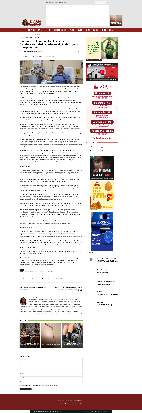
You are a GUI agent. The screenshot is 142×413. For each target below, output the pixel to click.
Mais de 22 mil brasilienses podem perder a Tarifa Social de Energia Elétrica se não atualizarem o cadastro (69, 289)
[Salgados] (102, 210)
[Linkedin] (69, 403)
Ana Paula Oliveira (28, 51)
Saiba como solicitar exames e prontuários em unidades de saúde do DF (107, 306)
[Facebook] (61, 403)
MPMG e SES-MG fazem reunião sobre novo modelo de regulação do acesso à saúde (107, 294)
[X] (80, 403)
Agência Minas (28, 269)
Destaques (114, 20)
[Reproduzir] (88, 79)
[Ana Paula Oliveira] (21, 51)
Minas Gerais (37, 34)
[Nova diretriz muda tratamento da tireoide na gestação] (51, 335)
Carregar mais (102, 312)
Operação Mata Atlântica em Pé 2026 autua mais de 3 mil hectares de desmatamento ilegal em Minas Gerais (29, 344)
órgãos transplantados (41, 271)
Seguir (102, 146)
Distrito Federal (100, 302)
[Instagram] (65, 403)
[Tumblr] (76, 403)
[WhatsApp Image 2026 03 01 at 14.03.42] (102, 112)
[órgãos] (102, 48)
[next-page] (23, 350)
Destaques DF (72, 341)
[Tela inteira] (116, 79)
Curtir (91, 146)
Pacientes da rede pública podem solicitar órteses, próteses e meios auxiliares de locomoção (72, 345)
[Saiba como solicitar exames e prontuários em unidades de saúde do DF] (91, 305)
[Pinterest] (73, 403)
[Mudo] (113, 79)
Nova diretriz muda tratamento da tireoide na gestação (116, 24)
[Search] (107, 2)
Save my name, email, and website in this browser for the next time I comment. (39, 385)
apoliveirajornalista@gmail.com (76, 400)
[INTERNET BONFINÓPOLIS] (102, 231)
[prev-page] (20, 350)
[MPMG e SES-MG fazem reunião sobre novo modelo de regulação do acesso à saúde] (91, 294)
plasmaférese (51, 271)
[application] (102, 72)
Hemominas (26, 271)
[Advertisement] (77, 15)
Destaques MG (31, 37)
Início (33, 34)
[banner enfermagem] (102, 168)
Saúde (38, 37)
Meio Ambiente (29, 340)
